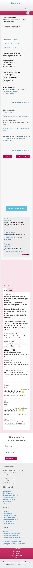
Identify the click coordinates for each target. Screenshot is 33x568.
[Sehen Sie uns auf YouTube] (21, 544)
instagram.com (8, 81)
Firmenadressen (8, 513)
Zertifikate (16, 557)
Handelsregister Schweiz (10, 495)
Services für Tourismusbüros (11, 533)
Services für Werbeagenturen (12, 537)
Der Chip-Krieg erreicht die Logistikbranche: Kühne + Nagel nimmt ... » (16, 354)
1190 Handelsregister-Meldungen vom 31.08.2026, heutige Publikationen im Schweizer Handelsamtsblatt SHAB (16, 323)
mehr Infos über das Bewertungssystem (16, 116)
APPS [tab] (23, 47)
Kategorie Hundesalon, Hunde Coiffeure (15, 19)
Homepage (8, 75)
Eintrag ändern (9, 94)
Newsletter (6, 531)
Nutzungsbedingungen (16, 555)
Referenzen (16, 553)
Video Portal (6, 503)
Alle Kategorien (12, 17)
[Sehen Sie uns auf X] (16, 541)
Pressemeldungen (8, 523)
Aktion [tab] (10, 290)
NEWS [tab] (18, 44)
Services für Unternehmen (11, 535)
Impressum (16, 551)
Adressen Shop (7, 491)
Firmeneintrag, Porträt (9, 515)
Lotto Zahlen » (24, 389)
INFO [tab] (15, 40)
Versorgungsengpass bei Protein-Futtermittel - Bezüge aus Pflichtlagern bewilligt (16, 299)
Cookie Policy (18, 564)
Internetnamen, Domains (10, 519)
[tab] (5, 290)
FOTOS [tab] (15, 47)
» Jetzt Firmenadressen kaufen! (13, 251)
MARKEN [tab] (7, 47)
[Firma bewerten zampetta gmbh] (8, 128)
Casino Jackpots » (23, 422)
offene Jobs (6, 481)
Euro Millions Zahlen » (22, 408)
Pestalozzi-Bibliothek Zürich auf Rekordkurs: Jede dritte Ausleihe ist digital (15, 311)
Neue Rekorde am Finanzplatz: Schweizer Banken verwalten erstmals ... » (16, 374)
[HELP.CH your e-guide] (28, 9)
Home (4, 17)
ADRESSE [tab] (7, 40)
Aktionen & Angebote (9, 499)
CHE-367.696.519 (20, 90)
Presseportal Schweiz (9, 497)
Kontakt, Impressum (9, 479)
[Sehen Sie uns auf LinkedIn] (14, 544)
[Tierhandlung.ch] (16, 3)
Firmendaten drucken (11, 91)
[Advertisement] (16, 182)
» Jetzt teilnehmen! (9, 226)
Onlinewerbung (7, 521)
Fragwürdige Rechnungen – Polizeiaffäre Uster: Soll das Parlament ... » (16, 364)
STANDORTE (8, 44)
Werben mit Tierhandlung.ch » (21, 102)
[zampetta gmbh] (7, 112)
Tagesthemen (7, 501)
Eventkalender (7, 493)
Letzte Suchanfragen (9, 483)
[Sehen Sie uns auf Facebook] (6, 541)
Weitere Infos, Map (22, 156)
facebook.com (14, 77)
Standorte (8, 156)
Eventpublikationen (9, 517)
